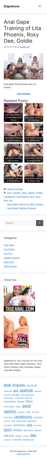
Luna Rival (7, 421)
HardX (28, 412)
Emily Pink (28, 398)
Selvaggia (26, 436)
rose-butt (9, 435)
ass (15, 390)
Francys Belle (9, 406)
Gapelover (12, 6)
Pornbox (17, 429)
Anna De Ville (31, 385)
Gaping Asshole (15, 189)
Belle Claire (37, 391)
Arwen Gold (8, 391)
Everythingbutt (10, 401)
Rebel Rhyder (28, 430)
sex (11, 200)
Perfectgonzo (19, 425)
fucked (18, 406)
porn (32, 196)
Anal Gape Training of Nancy (21, 208)
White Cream (10, 266)
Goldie (39, 193)
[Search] (39, 223)
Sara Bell (18, 436)
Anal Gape (9, 245)
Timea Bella (17, 439)
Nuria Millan (8, 425)
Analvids (18, 385)
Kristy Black (8, 417)
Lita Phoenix (22, 196)
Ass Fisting (9, 249)
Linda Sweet (38, 417)
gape (24, 193)
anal (9, 193)
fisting (29, 401)
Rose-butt (9, 262)
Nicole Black (31, 421)
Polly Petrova (37, 425)
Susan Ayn (7, 439)
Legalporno (9, 196)
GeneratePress (23, 454)
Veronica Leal (28, 439)
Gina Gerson (21, 412)
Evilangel (20, 401)
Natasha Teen (21, 421)
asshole (16, 193)
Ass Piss (8, 253)
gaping (31, 193)
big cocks (7, 395)
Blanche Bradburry (27, 395)
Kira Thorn (35, 412)
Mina (13, 421)
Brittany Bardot (9, 398)
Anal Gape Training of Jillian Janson (25, 204)
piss (29, 424)
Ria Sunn (38, 430)
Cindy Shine (19, 398)
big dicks (16, 395)
